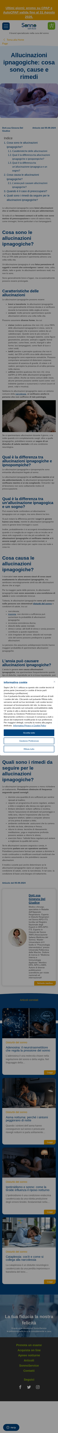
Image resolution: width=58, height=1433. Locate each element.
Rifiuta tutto (29, 749)
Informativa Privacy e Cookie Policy (29, 725)
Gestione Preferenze (29, 741)
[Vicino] (54, 681)
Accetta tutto (29, 733)
